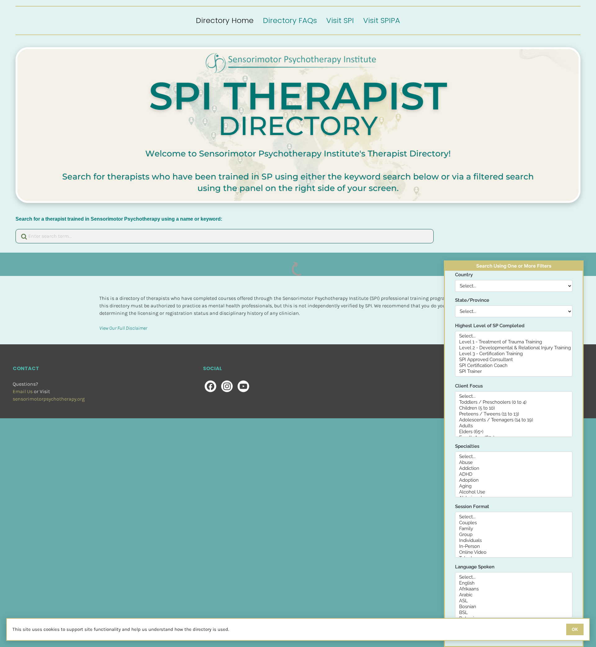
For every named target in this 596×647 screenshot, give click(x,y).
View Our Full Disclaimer (123, 328)
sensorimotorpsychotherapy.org (49, 399)
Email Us (23, 391)
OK (575, 629)
